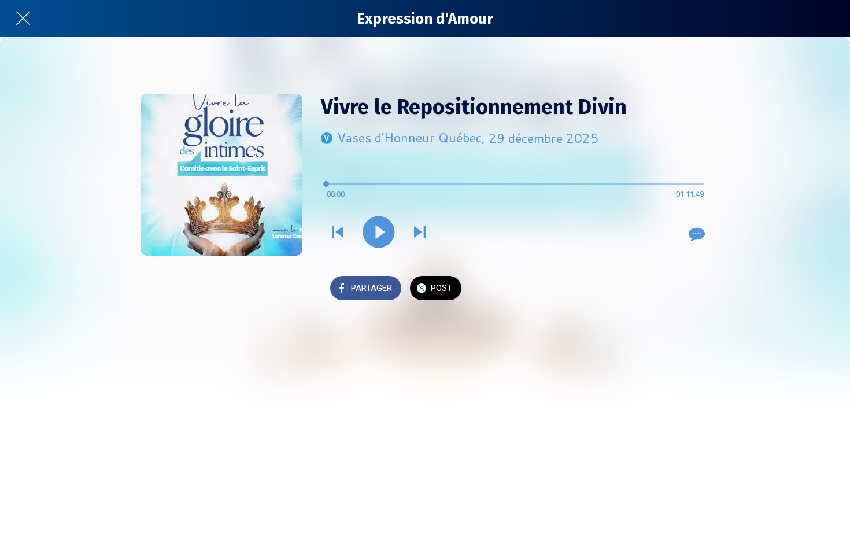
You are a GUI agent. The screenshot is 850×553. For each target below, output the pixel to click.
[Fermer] (23, 18)
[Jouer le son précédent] (337, 233)
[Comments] (695, 234)
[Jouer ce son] (379, 233)
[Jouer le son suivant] (419, 233)
